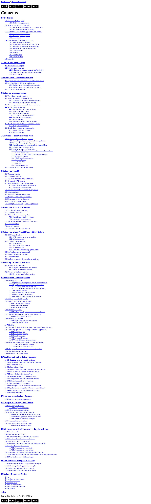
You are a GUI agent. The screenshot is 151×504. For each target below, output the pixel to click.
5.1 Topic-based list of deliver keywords (19, 139)
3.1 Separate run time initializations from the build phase (24, 81)
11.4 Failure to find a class (14, 367)
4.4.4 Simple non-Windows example (20, 117)
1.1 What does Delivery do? (14, 21)
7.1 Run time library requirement (16, 210)
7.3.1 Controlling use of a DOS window (21, 217)
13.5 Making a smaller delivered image (18, 423)
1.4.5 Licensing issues (16, 50)
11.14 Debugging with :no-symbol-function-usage (22, 390)
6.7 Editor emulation (12, 192)
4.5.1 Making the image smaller (19, 126)
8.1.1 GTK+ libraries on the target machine (22, 237)
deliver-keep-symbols (12, 481)
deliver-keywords (11, 483)
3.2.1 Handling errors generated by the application (24, 85)
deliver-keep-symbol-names (14, 479)
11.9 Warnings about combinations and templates (22, 378)
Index (3, 492)
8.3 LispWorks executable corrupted (17, 252)
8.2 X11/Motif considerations (15, 241)
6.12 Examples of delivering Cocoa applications (21, 204)
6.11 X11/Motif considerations (15, 201)
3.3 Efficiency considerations (15, 89)
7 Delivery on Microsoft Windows (15, 207)
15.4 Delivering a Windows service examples (20, 470)
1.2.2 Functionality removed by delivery (21, 29)
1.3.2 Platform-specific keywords (19, 36)
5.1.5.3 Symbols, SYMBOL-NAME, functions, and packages (29, 154)
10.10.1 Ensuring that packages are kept (21, 344)
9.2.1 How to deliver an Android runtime (22, 274)
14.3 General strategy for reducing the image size (22, 436)
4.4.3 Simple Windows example (19, 113)
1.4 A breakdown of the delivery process (19, 40)
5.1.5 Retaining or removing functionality (22, 149)
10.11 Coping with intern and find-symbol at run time (23, 349)
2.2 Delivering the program (14, 68)
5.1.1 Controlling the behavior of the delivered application (27, 141)
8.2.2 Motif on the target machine (19, 245)
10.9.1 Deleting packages (17, 332)
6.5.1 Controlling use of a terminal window (22, 185)
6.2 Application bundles (13, 176)
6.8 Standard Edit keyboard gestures (17, 194)
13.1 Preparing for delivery (14, 406)
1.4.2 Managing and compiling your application (24, 44)
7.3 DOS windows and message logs (17, 215)
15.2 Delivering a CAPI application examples (20, 466)
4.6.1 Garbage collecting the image (20, 130)
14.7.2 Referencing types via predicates (21, 450)
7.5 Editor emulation (12, 224)
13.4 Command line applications (16, 421)
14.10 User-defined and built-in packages (19, 457)
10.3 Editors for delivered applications (18, 301)
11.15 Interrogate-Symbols (14, 392)
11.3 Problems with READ (14, 365)
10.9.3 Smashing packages (17, 336)
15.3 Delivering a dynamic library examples (20, 468)
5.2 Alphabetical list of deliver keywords (19, 167)
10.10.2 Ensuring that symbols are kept (21, 346)
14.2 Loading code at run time (15, 434)
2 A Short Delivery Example (13, 63)
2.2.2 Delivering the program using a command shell (25, 72)
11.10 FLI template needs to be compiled (19, 381)
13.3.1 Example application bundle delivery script (24, 414)
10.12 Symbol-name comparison (16, 351)
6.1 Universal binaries (12, 174)
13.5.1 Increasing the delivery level (20, 425)
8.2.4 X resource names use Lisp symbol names (23, 250)
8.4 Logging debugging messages (16, 254)
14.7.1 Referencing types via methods (20, 448)
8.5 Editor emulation (12, 257)
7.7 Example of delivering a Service (17, 228)
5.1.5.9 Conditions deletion (19, 165)
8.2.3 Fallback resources (16, 247)
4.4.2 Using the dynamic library (19, 111)
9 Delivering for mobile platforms (15, 262)
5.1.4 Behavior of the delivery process (21, 147)
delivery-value (10, 488)
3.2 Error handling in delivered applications (20, 83)
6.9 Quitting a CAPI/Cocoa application (18, 197)
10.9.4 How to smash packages (18, 338)
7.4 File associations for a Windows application (21, 221)
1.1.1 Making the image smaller (19, 23)
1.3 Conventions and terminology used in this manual (23, 32)
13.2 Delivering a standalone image (17, 410)
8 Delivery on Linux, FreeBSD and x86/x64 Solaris (22, 232)
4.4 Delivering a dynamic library (16, 107)
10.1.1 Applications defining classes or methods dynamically (28, 283)
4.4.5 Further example (16, 119)
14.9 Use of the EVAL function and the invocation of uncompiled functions (31, 454)
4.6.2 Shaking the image (16, 132)
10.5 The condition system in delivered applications (23, 314)
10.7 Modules (9, 325)
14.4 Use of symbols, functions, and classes (20, 439)
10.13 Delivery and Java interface (16, 353)
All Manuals (5, 2)
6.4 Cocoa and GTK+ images (15, 181)
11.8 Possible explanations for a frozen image (20, 376)
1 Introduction (7, 18)
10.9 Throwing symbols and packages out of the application (25, 330)
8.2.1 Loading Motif (15, 243)
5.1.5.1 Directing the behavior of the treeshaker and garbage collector (32, 151)
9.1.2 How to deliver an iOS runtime (20, 269)
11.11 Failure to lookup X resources (17, 383)
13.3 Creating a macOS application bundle (19, 412)
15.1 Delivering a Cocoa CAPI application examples (23, 463)
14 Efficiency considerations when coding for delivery (24, 429)
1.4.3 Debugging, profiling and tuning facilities (24, 46)
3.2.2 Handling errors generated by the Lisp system (25, 87)
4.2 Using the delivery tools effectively (18, 98)
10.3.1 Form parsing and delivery (19, 303)
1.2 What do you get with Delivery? (17, 25)
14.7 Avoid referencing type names (17, 446)
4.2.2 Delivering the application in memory (22, 102)
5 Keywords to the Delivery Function (17, 136)
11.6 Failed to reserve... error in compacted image (22, 372)
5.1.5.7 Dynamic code (18, 161)
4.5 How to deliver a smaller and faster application (22, 124)
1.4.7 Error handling (15, 55)
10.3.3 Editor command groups (18, 307)
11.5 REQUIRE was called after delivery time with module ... (26, 369)
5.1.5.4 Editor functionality (19, 156)
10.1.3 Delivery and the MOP (18, 290)
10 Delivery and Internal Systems (15, 277)
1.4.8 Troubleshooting (16, 57)
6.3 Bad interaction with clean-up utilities (19, 179)
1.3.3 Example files (15, 38)
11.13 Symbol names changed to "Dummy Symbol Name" (25, 388)
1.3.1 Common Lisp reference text (19, 34)
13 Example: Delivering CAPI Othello (17, 403)
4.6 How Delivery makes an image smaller (19, 128)
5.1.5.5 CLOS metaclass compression (22, 158)
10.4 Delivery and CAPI (13, 310)
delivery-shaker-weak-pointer (15, 486)
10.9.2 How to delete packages (18, 334)
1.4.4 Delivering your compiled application (22, 48)
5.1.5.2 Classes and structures (20, 153)
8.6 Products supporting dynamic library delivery (22, 259)
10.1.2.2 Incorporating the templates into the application (28, 288)
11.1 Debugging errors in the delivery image (20, 360)
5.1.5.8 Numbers (16, 163)
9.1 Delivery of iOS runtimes (15, 265)
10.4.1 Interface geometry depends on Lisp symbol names (27, 312)
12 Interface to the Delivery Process (16, 396)
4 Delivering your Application (13, 93)
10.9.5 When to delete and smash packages (22, 340)
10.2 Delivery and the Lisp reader (16, 299)
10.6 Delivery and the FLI (14, 318)
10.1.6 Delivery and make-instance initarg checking (25, 296)
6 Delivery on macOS (10, 171)
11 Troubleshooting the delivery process (18, 357)
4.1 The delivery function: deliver (16, 96)
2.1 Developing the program (14, 66)
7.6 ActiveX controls (12, 226)
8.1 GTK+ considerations (13, 235)
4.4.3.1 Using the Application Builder (22, 115)
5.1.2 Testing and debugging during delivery (23, 143)
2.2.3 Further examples (16, 74)
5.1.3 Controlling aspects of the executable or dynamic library (28, 145)
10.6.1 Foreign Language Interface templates (23, 320)
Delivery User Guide (18, 2)
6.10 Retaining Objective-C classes (17, 199)
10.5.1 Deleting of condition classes (20, 316)
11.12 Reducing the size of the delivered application (23, 385)
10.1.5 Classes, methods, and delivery (20, 294)
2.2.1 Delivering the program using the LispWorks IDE (26, 70)
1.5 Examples (9, 59)
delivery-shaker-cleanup (13, 485)
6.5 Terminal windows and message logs (19, 183)
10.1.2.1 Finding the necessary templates (23, 286)
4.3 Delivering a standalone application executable (22, 105)
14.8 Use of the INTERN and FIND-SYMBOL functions (24, 452)
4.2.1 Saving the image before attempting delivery (24, 100)
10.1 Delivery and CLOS (13, 280)
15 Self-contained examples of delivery (18, 460)
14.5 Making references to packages (17, 441)
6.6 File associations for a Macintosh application (21, 190)
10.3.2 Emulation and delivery (18, 305)
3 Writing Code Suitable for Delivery (17, 78)
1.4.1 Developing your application (19, 42)
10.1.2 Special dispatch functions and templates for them (26, 285)
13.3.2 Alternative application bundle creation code (25, 416)
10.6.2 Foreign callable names (18, 323)
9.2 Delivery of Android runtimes (16, 272)
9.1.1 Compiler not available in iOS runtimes (23, 268)
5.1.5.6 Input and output (18, 160)
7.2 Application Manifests (14, 212)
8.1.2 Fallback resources (16, 239)
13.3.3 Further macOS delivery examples (22, 418)
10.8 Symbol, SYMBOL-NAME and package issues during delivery (28, 327)
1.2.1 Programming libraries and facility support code (26, 27)
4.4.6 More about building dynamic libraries (23, 121)
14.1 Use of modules (12, 432)
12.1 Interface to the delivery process (18, 399)
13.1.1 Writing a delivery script (19, 408)
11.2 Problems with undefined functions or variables (23, 362)
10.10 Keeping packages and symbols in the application (24, 342)
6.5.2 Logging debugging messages (20, 187)
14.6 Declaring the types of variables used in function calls (25, 443)
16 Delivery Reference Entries (14, 474)
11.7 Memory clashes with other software (19, 374)
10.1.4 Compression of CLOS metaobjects (22, 292)
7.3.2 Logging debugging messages (20, 219)
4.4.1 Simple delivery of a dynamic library (22, 109)
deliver (7, 477)
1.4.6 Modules (13, 53)
